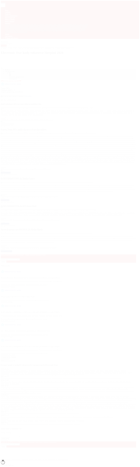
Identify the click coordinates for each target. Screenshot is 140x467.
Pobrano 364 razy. (40, 353)
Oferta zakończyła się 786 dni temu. (22, 353)
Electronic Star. (6, 353)
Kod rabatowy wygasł (8, 355)
